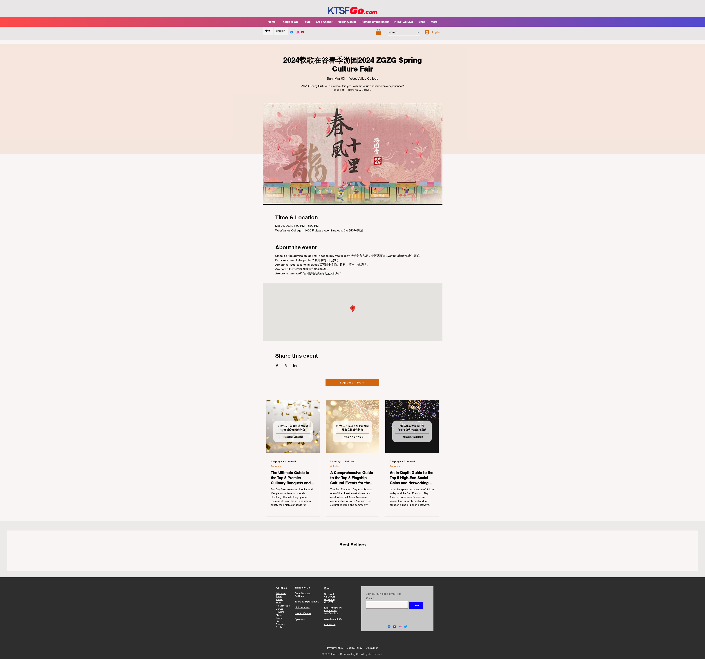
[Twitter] (405, 626)
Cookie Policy (355, 647)
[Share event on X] (286, 365)
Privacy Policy (335, 647)
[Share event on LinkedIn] (295, 365)
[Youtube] (303, 32)
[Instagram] (297, 32)
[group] (352, 556)
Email (369, 598)
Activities (276, 466)
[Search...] (418, 32)
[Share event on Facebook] (277, 365)
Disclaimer (372, 647)
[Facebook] (292, 32)
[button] (307, 21)
